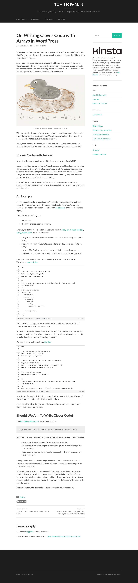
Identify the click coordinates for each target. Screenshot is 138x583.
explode (80, 230)
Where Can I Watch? (100, 103)
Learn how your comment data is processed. (64, 536)
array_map (71, 230)
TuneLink (96, 99)
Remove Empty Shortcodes (102, 130)
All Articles (21, 19)
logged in (29, 531)
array (63, 230)
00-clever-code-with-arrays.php (27, 318)
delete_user (60, 208)
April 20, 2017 (22, 46)
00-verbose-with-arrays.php (26, 391)
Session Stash (97, 115)
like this (47, 342)
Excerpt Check (98, 126)
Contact (61, 19)
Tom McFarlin (69, 4)
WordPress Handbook (29, 421)
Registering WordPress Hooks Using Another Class (33, 511)
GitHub (49, 318)
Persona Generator (99, 154)
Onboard (96, 150)
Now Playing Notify (99, 95)
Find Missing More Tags (101, 134)
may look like (32, 262)
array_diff (20, 232)
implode (28, 232)
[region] (50, 291)
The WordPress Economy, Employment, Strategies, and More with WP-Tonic (70, 511)
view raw (81, 318)
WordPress (22, 501)
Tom (31, 46)
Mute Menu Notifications (101, 139)
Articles (22, 497)
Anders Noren (110, 574)
